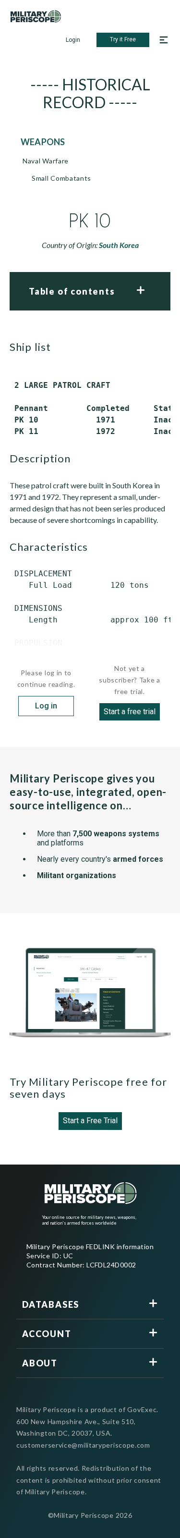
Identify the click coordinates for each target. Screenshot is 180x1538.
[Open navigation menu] (163, 40)
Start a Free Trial (90, 1120)
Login (73, 40)
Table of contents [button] (72, 291)
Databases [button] (50, 1304)
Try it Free (123, 39)
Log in (46, 705)
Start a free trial (130, 711)
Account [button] (47, 1333)
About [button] (40, 1363)
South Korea (119, 244)
